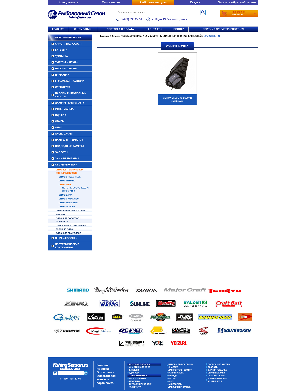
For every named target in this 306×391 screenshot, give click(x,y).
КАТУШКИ (61, 49)
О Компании (105, 372)
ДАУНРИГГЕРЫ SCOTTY (69, 102)
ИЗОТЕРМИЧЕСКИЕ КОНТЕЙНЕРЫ (67, 246)
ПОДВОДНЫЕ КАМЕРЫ (69, 146)
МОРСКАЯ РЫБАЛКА (68, 37)
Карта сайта (105, 383)
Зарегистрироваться (229, 29)
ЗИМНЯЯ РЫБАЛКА (67, 158)
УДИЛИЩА (61, 56)
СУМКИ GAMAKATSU (69, 199)
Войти (207, 29)
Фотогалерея (111, 2)
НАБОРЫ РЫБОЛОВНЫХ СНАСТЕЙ (70, 95)
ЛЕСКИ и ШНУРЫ (66, 68)
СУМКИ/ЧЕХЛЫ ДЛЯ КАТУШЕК (70, 210)
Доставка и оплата (120, 29)
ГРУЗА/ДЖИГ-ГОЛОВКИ (69, 80)
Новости (178, 29)
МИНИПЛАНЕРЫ (65, 108)
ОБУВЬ (59, 121)
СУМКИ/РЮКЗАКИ (66, 164)
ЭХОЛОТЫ (61, 152)
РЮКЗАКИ (60, 214)
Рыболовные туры (153, 2)
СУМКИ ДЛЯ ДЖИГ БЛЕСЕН (69, 233)
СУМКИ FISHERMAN (68, 203)
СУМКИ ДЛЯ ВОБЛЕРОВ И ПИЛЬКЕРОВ (68, 219)
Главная (58, 29)
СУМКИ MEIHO (65, 185)
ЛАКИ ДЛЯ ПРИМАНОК (69, 139)
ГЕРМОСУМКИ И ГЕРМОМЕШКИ (71, 225)
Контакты (155, 29)
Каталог (116, 36)
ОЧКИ (58, 127)
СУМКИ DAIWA (65, 195)
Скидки (195, 2)
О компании (82, 29)
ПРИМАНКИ (62, 74)
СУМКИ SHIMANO (67, 181)
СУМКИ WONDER (67, 207)
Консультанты (69, 2)
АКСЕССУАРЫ (64, 133)
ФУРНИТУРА (62, 87)
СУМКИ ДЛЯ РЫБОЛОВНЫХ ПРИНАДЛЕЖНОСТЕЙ (69, 171)
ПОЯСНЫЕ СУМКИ (64, 229)
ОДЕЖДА (60, 115)
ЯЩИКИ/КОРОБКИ (66, 238)
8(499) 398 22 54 (131, 19)
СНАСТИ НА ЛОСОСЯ (68, 43)
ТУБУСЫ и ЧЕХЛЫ (66, 62)
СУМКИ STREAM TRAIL (70, 177)
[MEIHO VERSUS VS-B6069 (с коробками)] (177, 75)
